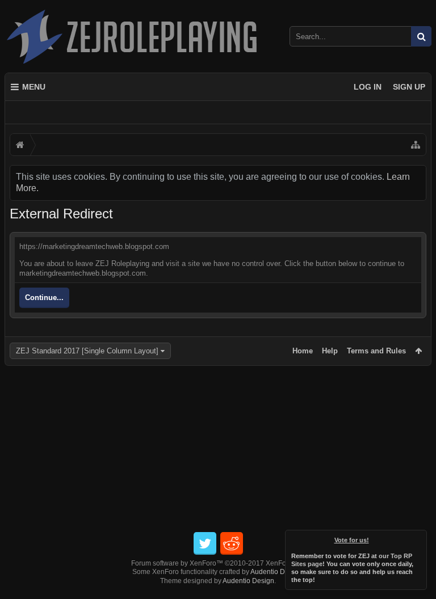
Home (302, 351)
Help (330, 351)
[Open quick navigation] (415, 144)
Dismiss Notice (419, 537)
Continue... (44, 297)
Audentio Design (276, 572)
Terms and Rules (376, 351)
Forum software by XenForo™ (218, 563)
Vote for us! (351, 540)
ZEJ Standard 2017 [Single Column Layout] (87, 351)
